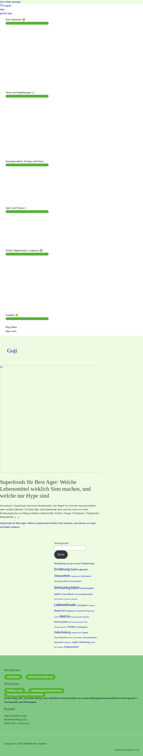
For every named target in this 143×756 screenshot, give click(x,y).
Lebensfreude (65, 605)
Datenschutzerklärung (40, 677)
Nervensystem (61, 622)
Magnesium (60, 610)
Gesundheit (62, 576)
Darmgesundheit (73, 564)
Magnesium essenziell (76, 611)
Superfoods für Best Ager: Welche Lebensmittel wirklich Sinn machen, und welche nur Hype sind (45, 489)
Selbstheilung (62, 632)
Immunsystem (66, 587)
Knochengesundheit (84, 594)
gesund (83, 569)
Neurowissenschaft (75, 622)
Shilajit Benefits (76, 633)
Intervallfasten (68, 594)
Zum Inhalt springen (10, 2)
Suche (61, 554)
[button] (26, 20)
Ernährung (62, 569)
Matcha (64, 616)
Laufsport (74, 599)
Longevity (91, 605)
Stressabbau (78, 637)
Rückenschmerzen (60, 627)
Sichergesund (61, 543)
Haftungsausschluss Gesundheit (25, 694)
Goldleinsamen (75, 576)
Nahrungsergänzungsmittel (80, 617)
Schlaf (71, 626)
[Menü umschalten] (27, 23)
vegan (75, 642)
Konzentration (59, 599)
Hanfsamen (86, 576)
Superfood (58, 642)
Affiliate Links (14, 690)
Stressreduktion (90, 637)
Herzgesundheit (61, 581)
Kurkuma (67, 599)
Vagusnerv (67, 642)
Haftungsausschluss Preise (46, 690)
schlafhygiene (82, 627)
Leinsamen (82, 605)
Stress (71, 637)
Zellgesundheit (71, 647)
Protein (85, 622)
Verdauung (84, 642)
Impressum (13, 677)
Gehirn (74, 569)
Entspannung (87, 563)
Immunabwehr (75, 581)
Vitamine (60, 647)
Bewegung (59, 563)
